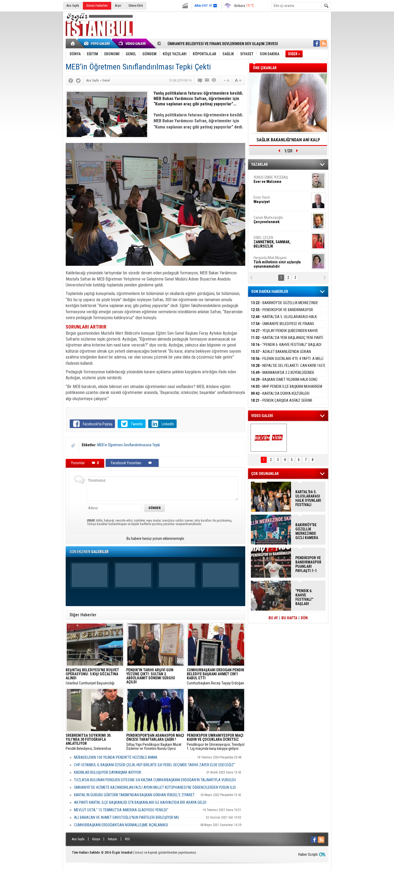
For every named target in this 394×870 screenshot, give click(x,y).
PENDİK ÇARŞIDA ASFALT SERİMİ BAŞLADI (281, 403)
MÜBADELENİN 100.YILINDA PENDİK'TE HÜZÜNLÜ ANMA (115, 757)
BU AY (273, 618)
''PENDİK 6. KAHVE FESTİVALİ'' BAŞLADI (286, 344)
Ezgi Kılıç (277, 239)
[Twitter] (78, 80)
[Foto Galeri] (97, 43)
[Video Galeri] (132, 43)
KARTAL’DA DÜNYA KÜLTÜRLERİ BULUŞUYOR (280, 396)
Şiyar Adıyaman (274, 199)
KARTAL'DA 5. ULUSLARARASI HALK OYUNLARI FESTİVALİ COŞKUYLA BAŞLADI (284, 320)
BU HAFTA (289, 618)
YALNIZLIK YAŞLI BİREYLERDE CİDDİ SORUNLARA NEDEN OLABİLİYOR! (288, 141)
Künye (96, 839)
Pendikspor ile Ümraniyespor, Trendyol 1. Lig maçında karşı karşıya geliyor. (215, 742)
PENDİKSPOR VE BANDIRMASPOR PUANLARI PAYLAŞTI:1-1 (282, 313)
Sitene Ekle (135, 6)
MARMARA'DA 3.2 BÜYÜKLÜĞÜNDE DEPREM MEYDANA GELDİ (282, 375)
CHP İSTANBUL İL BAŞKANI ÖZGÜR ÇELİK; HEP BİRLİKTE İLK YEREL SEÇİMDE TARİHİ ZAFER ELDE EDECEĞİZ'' (154, 765)
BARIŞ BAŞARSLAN (268, 260)
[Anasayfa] (73, 43)
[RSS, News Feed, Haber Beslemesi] (323, 43)
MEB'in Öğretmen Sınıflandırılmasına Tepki (128, 445)
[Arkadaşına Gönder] (207, 80)
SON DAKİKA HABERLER (269, 291)
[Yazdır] (214, 80)
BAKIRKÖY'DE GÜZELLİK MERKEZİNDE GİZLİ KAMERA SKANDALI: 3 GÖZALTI (284, 306)
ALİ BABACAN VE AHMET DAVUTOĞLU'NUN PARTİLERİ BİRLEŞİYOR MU (126, 817)
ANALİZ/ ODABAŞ (275, 181)
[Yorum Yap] (200, 80)
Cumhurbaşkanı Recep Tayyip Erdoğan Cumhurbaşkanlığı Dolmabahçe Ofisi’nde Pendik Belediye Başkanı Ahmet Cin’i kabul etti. (215, 676)
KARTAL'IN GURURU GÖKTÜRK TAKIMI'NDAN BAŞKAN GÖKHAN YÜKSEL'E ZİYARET (134, 795)
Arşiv (118, 6)
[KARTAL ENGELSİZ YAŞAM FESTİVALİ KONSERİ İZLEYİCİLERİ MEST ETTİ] (269, 438)
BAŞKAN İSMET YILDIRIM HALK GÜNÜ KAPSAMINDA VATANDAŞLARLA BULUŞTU (284, 382)
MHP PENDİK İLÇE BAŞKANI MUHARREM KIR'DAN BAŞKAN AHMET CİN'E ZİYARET (286, 389)
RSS (127, 839)
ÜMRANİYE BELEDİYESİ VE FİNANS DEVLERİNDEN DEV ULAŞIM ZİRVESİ (282, 327)
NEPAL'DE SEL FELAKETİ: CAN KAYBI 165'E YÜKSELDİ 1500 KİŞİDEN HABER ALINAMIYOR (288, 368)
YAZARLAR (259, 164)
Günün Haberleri (97, 6)
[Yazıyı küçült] (226, 80)
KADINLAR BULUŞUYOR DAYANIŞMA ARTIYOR (107, 772)
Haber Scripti (308, 854)
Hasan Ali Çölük (274, 219)
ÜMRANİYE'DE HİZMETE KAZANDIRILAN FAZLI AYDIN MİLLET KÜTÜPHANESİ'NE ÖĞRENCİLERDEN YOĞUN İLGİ (155, 787)
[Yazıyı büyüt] (238, 80)
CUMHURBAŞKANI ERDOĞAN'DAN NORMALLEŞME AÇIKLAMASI (121, 825)
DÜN (304, 618)
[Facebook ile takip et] (316, 43)
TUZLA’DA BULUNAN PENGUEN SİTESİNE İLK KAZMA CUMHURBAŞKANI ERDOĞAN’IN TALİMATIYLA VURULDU (155, 780)
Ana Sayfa (72, 6)
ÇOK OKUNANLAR (265, 473)
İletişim (112, 839)
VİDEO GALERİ (262, 416)
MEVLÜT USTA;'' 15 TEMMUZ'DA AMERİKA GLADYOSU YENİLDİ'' (121, 810)
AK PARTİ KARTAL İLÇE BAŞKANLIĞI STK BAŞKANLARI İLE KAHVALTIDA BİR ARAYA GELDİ (140, 802)
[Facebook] (70, 80)
